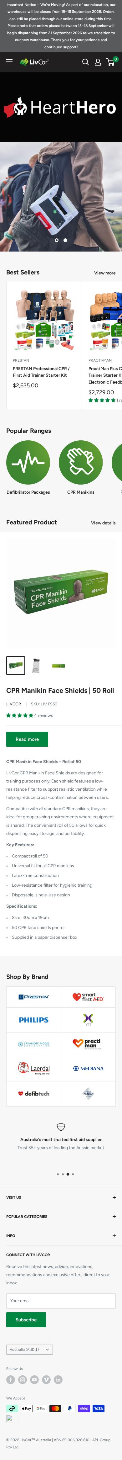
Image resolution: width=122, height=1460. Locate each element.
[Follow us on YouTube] (34, 1379)
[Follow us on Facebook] (10, 1379)
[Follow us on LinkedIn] (58, 1379)
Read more (27, 739)
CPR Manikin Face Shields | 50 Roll (60, 690)
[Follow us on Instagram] (22, 1379)
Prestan (21, 360)
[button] (102, 400)
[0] (110, 62)
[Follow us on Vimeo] (46, 1379)
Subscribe (26, 1320)
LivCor (13, 704)
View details (103, 523)
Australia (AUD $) (24, 1349)
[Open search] (85, 62)
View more (105, 273)
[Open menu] (9, 61)
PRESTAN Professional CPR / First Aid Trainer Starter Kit (41, 372)
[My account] (98, 62)
